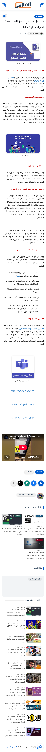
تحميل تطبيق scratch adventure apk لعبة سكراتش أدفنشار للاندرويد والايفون (15, 733)
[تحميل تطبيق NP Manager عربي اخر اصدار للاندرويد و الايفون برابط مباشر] (33, 611)
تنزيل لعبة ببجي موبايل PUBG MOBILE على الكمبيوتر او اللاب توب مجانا (16, 666)
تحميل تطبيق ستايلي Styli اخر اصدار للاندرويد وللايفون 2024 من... (34, 531)
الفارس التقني (12, 747)
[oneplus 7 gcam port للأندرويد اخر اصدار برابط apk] (33, 638)
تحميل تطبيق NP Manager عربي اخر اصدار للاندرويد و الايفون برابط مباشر (16, 613)
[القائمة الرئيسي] (42, 5)
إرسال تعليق (35, 579)
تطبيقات (39, 16)
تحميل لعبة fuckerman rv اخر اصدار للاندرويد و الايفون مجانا (15, 679)
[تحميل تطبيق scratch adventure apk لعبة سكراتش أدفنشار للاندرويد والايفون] (33, 731)
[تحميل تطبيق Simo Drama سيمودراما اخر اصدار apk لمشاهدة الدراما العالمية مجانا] (33, 691)
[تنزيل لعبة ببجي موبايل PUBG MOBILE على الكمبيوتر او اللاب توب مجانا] (33, 664)
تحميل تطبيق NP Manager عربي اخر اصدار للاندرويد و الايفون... (12, 531)
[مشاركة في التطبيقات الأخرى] (13, 483)
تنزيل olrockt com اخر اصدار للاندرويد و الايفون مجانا (16, 626)
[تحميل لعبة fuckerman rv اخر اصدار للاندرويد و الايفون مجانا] (33, 678)
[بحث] (4, 5)
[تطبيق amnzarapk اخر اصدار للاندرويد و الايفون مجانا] (33, 651)
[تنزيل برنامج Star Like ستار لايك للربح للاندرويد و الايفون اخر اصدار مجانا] (33, 705)
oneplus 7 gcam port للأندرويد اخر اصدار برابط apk (16, 639)
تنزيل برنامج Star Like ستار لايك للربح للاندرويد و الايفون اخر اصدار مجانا (15, 706)
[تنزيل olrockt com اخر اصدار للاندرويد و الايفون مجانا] (33, 624)
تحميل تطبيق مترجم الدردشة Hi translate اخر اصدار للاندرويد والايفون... (34, 555)
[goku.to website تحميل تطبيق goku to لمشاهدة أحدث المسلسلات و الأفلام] (33, 718)
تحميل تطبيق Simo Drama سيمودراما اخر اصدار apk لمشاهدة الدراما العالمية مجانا (15, 693)
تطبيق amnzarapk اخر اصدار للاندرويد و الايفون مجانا (16, 652)
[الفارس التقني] (23, 5)
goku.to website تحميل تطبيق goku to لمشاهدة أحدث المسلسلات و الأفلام (15, 720)
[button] (34, 483)
